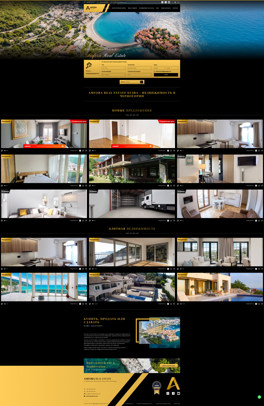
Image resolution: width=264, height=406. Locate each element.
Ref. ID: (123, 82)
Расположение (106, 71)
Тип (103, 65)
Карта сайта (177, 403)
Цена (155, 65)
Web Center (95, 403)
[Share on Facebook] (80, 150)
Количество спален (134, 71)
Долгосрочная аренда (119, 8)
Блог (157, 8)
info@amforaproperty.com (119, 2)
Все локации (105, 74)
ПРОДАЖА (107, 8)
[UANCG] (157, 388)
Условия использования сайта (163, 403)
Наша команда (166, 8)
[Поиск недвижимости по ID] (141, 82)
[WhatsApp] (83, 150)
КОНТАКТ (175, 8)
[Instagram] (162, 2)
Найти (166, 74)
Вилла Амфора (132, 8)
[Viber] (86, 150)
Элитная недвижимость (163, 71)
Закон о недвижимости (127, 403)
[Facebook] (166, 2)
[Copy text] (2, 150)
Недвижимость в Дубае (146, 8)
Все (130, 74)
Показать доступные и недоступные (115, 61)
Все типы (104, 68)
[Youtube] (169, 2)
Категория (131, 65)
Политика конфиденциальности (144, 403)
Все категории (132, 68)
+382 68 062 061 (90, 2)
